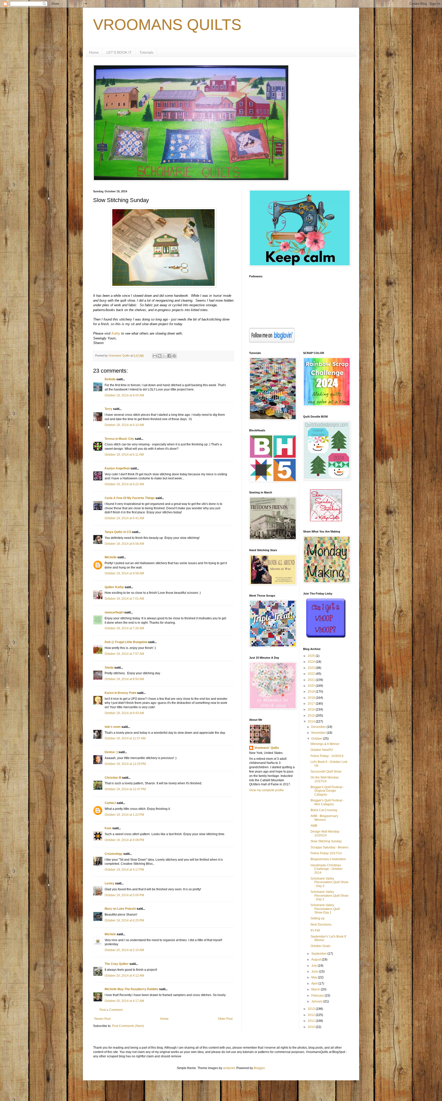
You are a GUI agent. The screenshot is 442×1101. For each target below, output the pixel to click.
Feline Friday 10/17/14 (326, 853)
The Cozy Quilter (117, 964)
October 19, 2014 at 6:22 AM (124, 484)
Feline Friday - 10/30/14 (327, 756)
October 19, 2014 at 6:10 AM (124, 425)
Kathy (116, 333)
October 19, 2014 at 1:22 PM (124, 814)
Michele (110, 934)
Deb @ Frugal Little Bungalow (126, 642)
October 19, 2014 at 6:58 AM (124, 573)
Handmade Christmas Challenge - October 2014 (326, 868)
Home (94, 52)
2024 (312, 662)
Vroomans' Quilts (266, 748)
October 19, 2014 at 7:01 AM (124, 598)
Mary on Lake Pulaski (120, 908)
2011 (312, 1021)
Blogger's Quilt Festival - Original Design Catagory (327, 790)
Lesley (109, 883)
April (314, 983)
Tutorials (146, 52)
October (317, 738)
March (316, 989)
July (314, 965)
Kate (108, 828)
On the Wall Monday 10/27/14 (325, 779)
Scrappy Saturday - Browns (329, 847)
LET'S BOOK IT (119, 52)
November (319, 733)
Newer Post (102, 1019)
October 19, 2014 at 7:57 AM (124, 654)
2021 (312, 680)
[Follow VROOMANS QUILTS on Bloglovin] (272, 341)
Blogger (259, 1068)
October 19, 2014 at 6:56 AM (124, 544)
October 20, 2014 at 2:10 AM (124, 950)
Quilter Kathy (114, 587)
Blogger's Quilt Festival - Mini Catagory (327, 802)
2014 (312, 721)
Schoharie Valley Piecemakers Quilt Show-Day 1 (325, 908)
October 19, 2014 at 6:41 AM (124, 518)
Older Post (225, 1019)
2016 (312, 709)
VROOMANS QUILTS (167, 24)
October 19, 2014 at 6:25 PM (124, 920)
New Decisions (321, 924)
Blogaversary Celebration (328, 859)
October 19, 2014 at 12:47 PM (125, 789)
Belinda (110, 379)
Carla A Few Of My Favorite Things (130, 498)
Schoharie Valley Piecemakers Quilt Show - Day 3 (329, 882)
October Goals (320, 946)
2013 (312, 1009)
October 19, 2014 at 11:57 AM (125, 738)
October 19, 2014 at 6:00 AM (124, 395)
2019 (312, 691)
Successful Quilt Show (326, 771)
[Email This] (154, 355)
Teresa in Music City (119, 439)
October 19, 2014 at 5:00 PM (124, 895)
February (318, 995)
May (314, 977)
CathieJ (110, 803)
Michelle (111, 557)
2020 (312, 686)
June (315, 971)
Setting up (318, 918)
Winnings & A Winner (325, 744)
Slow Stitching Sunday (326, 841)
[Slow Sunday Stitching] (326, 520)
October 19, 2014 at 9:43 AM (124, 713)
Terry (108, 409)
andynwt (229, 1068)
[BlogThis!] (159, 355)
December (319, 727)
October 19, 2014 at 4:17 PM (124, 869)
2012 (312, 1015)
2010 (312, 1027)
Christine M (113, 777)
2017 (312, 703)
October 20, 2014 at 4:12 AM (124, 975)
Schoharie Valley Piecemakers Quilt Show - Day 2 (329, 895)
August (316, 959)
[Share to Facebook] (169, 355)
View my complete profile (266, 790)
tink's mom (113, 727)
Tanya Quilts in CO (118, 532)
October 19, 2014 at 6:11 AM (124, 454)
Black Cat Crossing (324, 810)
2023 (312, 668)
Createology (114, 854)
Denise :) (111, 752)
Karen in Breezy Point (120, 693)
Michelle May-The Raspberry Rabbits (131, 989)
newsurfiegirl (114, 612)
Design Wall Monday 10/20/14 (325, 833)
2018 (312, 698)
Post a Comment (111, 1010)
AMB (314, 825)
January (317, 1001)
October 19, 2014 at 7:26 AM (124, 628)
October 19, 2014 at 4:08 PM (124, 840)
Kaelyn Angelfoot (117, 468)
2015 (312, 715)
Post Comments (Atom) (128, 1026)
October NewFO (322, 750)
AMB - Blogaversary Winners (324, 817)
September (319, 953)
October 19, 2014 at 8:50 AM (124, 679)
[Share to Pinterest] (174, 355)
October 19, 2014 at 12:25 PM (125, 764)
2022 (312, 674)
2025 (312, 656)
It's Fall (315, 930)
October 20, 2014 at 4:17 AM (124, 1001)
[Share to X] (164, 355)
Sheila (109, 667)
